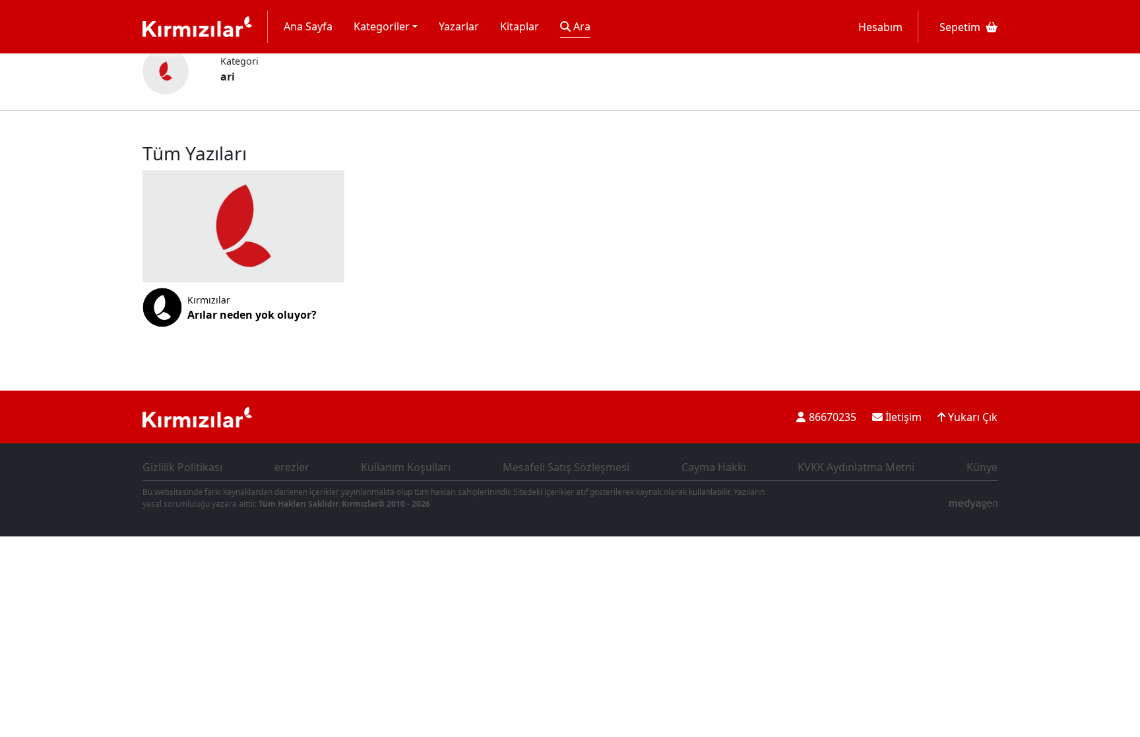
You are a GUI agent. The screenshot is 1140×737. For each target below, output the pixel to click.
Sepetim (959, 27)
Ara (580, 26)
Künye (982, 467)
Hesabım (880, 27)
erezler (291, 467)
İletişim (902, 417)
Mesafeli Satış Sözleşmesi (566, 467)
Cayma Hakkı (713, 467)
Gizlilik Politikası (182, 467)
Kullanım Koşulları (406, 467)
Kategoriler (382, 26)
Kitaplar (519, 26)
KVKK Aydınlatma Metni (856, 467)
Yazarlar (459, 26)
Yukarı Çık (971, 417)
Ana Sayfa (308, 26)
